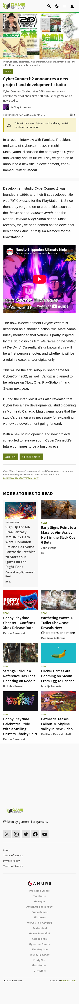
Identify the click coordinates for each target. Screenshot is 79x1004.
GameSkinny (39, 938)
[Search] (49, 6)
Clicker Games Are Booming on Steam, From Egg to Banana (57, 675)
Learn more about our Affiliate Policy (21, 477)
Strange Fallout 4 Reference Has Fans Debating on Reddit (19, 675)
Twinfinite (39, 896)
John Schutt (48, 547)
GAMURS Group (68, 980)
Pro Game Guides (39, 890)
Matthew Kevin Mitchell (56, 734)
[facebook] (35, 834)
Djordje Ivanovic (51, 686)
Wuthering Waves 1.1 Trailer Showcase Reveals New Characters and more (58, 625)
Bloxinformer (39, 965)
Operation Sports (39, 944)
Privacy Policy (11, 860)
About (6, 850)
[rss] (7, 834)
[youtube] (45, 834)
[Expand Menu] (64, 6)
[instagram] (16, 834)
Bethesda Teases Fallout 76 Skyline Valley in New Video (57, 723)
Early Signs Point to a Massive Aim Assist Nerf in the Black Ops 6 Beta (58, 535)
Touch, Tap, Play (39, 954)
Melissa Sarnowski (14, 633)
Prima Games (40, 912)
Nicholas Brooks (13, 686)
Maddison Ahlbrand (53, 638)
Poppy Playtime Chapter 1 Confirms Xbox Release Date (19, 622)
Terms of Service (13, 855)
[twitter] (26, 834)
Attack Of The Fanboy (39, 906)
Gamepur (39, 901)
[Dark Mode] (57, 6)
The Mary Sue (40, 949)
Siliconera (40, 917)
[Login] (72, 6)
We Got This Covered (39, 922)
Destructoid (39, 928)
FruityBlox (39, 960)
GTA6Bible (40, 970)
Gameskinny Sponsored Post (20, 574)
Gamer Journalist (39, 933)
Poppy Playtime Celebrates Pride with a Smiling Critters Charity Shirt (20, 726)
